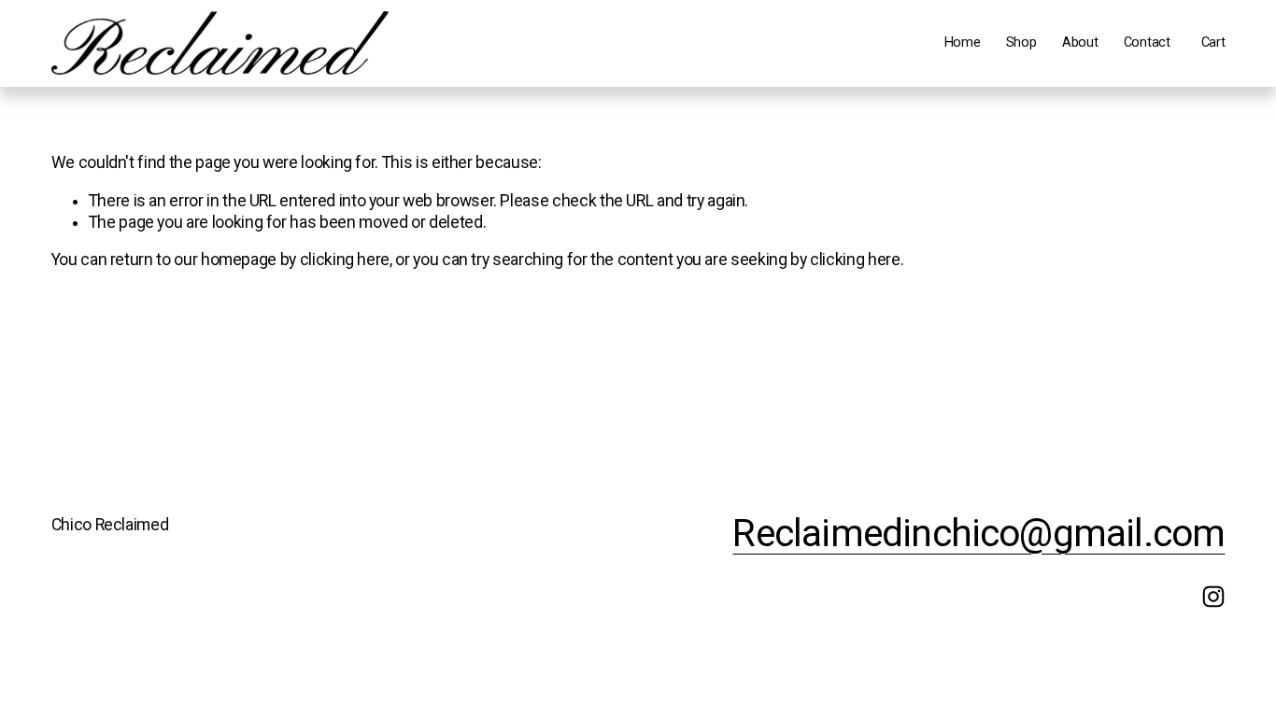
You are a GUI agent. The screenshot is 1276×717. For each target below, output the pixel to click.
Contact (1147, 42)
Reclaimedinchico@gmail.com (978, 534)
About (1080, 42)
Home (962, 42)
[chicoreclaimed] (1213, 596)
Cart (1213, 42)
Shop (1021, 42)
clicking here (345, 259)
